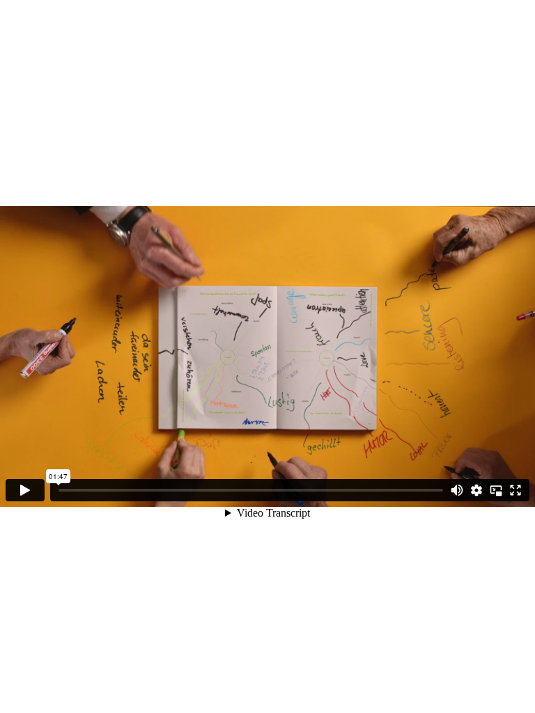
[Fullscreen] (515, 490)
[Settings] (476, 490)
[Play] (25, 490)
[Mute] (457, 490)
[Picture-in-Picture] (496, 490)
